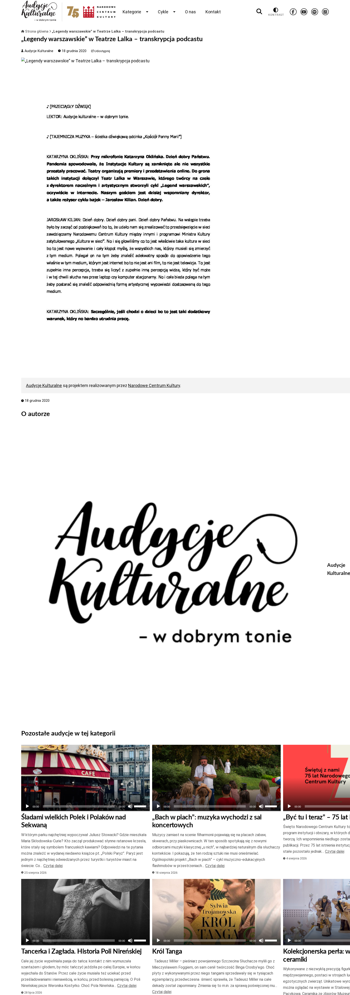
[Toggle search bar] (259, 11)
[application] (85, 806)
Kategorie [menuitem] (132, 11)
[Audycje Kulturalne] (170, 573)
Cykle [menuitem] (163, 11)
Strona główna (36, 31)
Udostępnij (102, 51)
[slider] (140, 806)
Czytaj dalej (53, 865)
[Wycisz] (130, 806)
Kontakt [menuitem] (213, 11)
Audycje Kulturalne (38, 51)
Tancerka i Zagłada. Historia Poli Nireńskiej (81, 951)
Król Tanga (167, 951)
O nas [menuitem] (190, 11)
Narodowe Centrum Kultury (154, 385)
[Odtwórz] (27, 806)
